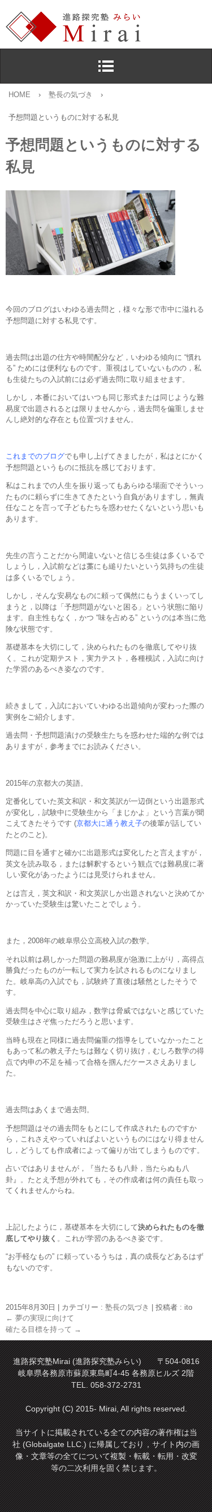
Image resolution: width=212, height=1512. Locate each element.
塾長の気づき (127, 1307)
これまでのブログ (35, 456)
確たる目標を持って (43, 1329)
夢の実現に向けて (40, 1318)
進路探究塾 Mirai (109, 27)
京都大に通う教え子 (109, 823)
